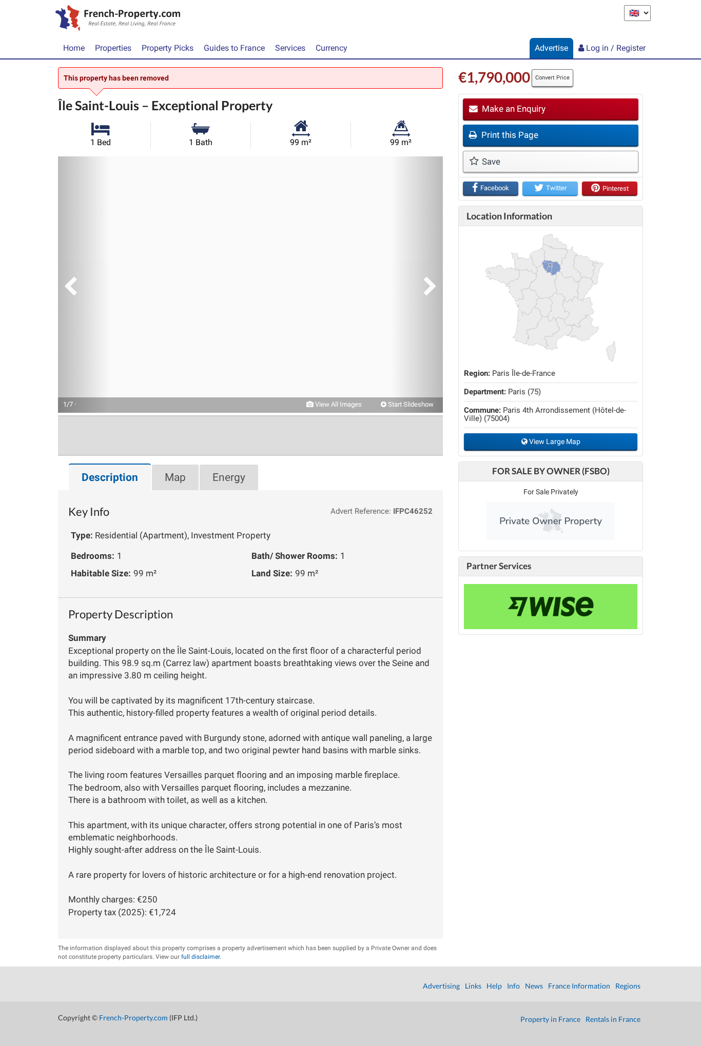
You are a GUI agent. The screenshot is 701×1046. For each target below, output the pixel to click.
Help (494, 985)
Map (175, 477)
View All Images (338, 404)
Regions (627, 985)
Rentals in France (613, 1019)
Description (110, 477)
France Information (579, 985)
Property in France (550, 1019)
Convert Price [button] (552, 77)
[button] (83, 284)
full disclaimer (200, 956)
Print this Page (508, 135)
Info (513, 985)
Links (473, 985)
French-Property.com (133, 1017)
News (534, 985)
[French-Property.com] (115, 19)
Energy (228, 477)
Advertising (441, 985)
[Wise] (550, 606)
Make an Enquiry (513, 109)
